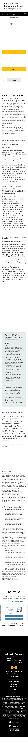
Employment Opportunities (14, 671)
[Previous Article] (12, 629)
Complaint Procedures (14, 674)
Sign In (14, 689)
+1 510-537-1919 (16, 663)
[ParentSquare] (14, 722)
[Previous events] (3, 80)
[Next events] (25, 80)
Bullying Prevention (14, 679)
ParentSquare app (15, 601)
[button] (6, 14)
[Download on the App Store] (14, 730)
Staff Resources (14, 681)
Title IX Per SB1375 (14, 676)
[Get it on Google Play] (14, 725)
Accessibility (14, 687)
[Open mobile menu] (25, 14)
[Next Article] (16, 629)
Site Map (14, 684)
